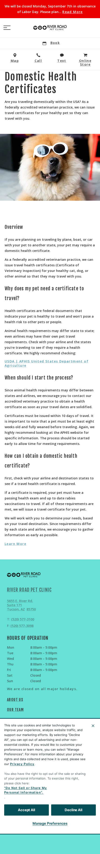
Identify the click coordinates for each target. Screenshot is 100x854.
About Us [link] (15, 700)
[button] (6, 28)
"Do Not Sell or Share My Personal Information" (25, 790)
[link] (50, 28)
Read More (72, 12)
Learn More (15, 544)
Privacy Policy (22, 764)
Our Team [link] (15, 710)
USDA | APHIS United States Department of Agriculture (46, 363)
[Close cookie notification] (93, 726)
